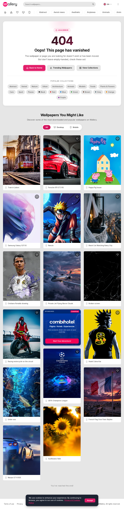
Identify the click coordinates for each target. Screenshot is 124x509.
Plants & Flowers (107, 86)
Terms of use (9, 504)
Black (43, 92)
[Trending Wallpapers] (5, 12)
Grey (99, 92)
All (47, 127)
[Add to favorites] (37, 139)
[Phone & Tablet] (29, 12)
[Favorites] (17, 12)
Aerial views (59, 12)
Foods (92, 86)
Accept (90, 500)
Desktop (60, 127)
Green (75, 92)
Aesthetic (76, 12)
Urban (45, 86)
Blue (64, 92)
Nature (35, 86)
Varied (24, 86)
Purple (63, 97)
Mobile (75, 127)
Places (31, 92)
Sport (21, 92)
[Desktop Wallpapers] (23, 12)
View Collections (90, 68)
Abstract (43, 12)
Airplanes (91, 12)
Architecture (57, 86)
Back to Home (35, 68)
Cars (12, 92)
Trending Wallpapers (62, 68)
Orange (111, 92)
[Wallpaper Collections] (11, 12)
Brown (87, 92)
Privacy (20, 504)
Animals (106, 12)
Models (82, 86)
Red (53, 92)
